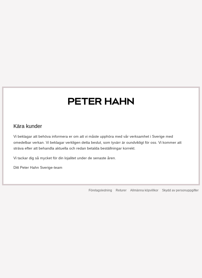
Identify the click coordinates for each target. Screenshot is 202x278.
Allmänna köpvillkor (144, 190)
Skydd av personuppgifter (180, 190)
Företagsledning (100, 190)
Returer (121, 190)
